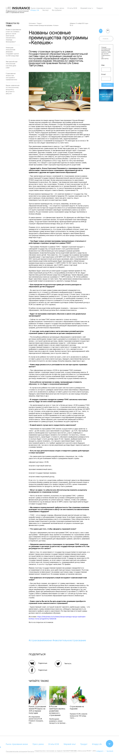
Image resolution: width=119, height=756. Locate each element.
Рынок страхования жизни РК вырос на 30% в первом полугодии (37, 709)
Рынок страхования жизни (40, 8)
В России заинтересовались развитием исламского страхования (57, 710)
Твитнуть (67, 663)
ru (100, 30)
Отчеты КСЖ (72, 8)
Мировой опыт (86, 8)
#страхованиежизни (41, 640)
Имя (102, 65)
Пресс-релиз (59, 8)
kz (108, 30)
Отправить (107, 85)
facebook (110, 751)
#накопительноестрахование (69, 640)
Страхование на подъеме (77, 707)
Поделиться (42, 663)
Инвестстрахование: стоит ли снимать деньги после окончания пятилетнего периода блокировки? (13, 36)
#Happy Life (34, 10)
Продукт (100, 8)
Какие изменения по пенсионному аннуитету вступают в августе (12, 89)
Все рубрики (57, 10)
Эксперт (45, 10)
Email (103, 74)
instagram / (101, 751)
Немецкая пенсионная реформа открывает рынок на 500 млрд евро (12, 52)
